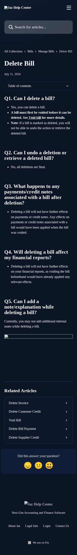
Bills (30, 51)
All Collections (13, 51)
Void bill (34, 117)
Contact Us (62, 526)
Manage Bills (46, 51)
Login (46, 526)
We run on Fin (41, 542)
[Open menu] (69, 7)
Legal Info (31, 526)
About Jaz (14, 526)
